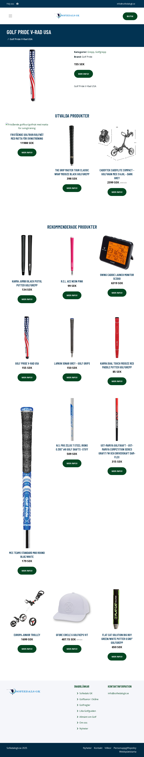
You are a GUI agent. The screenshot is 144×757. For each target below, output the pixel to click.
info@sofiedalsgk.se (126, 3)
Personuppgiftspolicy (125, 748)
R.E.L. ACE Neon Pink (72, 281)
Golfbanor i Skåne (88, 699)
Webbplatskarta (127, 751)
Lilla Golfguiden (87, 710)
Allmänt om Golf (87, 716)
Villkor (108, 748)
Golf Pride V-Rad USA (27, 363)
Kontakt (98, 748)
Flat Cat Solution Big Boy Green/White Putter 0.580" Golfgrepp (116, 638)
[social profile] (17, 3)
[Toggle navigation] (10, 16)
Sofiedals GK (85, 693)
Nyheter (83, 728)
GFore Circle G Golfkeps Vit (72, 635)
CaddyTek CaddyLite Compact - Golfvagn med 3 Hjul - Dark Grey (117, 174)
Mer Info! (83, 73)
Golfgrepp (100, 52)
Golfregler (84, 705)
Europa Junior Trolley (27, 635)
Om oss (83, 722)
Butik (130, 16)
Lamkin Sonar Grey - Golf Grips (72, 363)
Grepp (91, 52)
